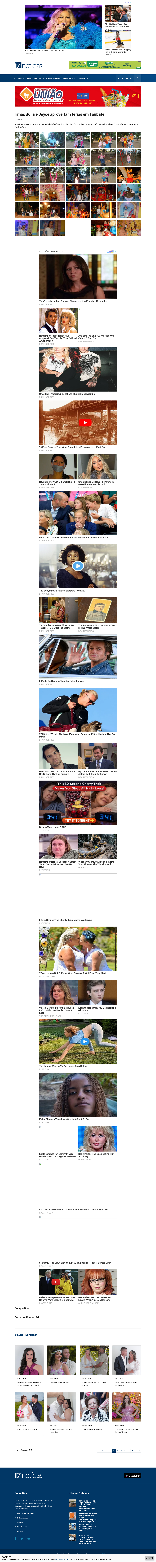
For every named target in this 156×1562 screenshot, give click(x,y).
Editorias (18, 78)
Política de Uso (22, 1518)
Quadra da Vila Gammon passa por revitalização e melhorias (87, 1527)
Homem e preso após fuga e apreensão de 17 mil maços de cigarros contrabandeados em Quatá (88, 1505)
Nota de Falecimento (52, 78)
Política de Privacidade (25, 1513)
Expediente (21, 1531)
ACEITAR (149, 1558)
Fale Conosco (69, 78)
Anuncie (20, 1522)
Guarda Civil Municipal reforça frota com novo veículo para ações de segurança (87, 1539)
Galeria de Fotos (33, 78)
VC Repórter (83, 78)
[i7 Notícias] (28, 65)
